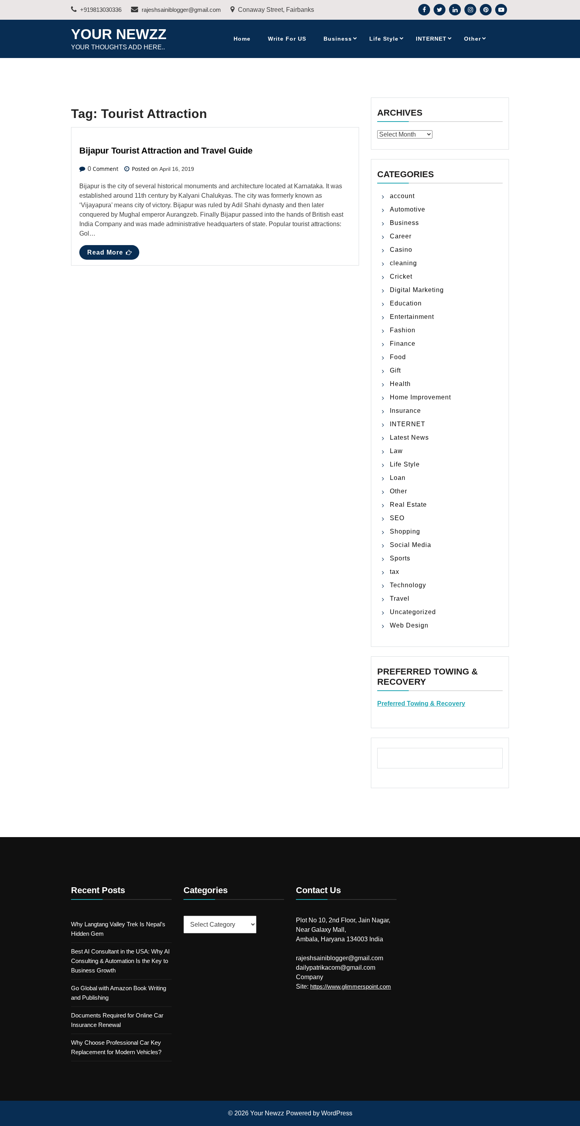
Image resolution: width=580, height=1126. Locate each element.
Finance (402, 343)
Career (401, 236)
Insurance (405, 410)
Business (338, 39)
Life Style (384, 39)
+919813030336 (100, 9)
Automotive (407, 209)
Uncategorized (413, 612)
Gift (395, 370)
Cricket (401, 276)
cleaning (403, 263)
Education (406, 303)
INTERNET (431, 39)
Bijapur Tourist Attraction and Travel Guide (166, 151)
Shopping (405, 531)
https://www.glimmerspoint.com (350, 986)
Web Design (409, 625)
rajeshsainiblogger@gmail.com (180, 9)
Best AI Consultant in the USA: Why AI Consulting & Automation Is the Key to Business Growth (120, 961)
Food (398, 357)
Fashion (402, 330)
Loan (398, 477)
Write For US (287, 39)
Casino (401, 249)
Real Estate (408, 504)
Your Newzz (119, 34)
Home (242, 39)
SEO (397, 518)
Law (396, 451)
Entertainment (412, 316)
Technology (408, 585)
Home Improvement (420, 397)
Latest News (409, 437)
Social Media (410, 544)
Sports (400, 558)
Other (472, 39)
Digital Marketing (417, 290)
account (402, 196)
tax (394, 571)
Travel (400, 598)
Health (400, 383)
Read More (105, 252)
